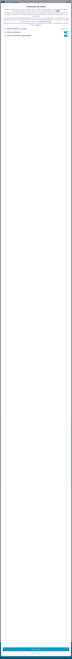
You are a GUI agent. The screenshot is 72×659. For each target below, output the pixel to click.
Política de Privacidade (45, 21)
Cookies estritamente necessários (16, 29)
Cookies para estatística (13, 32)
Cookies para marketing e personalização (18, 35)
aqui (58, 11)
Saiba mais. (38, 25)
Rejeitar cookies (36, 653)
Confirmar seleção (36, 649)
